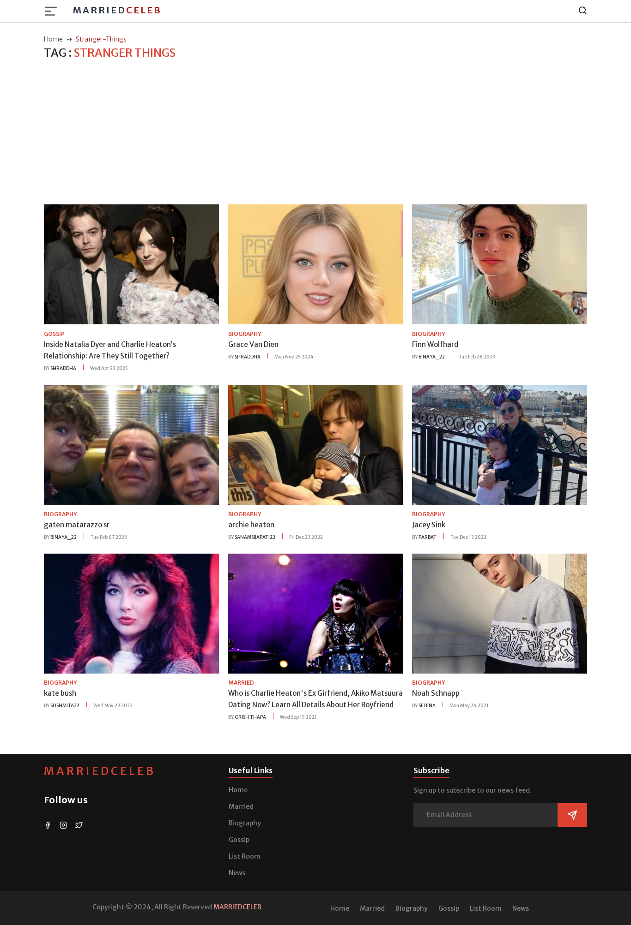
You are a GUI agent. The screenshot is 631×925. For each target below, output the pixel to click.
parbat (428, 537)
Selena (427, 706)
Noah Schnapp (436, 693)
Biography (245, 823)
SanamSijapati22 (255, 537)
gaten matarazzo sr (76, 524)
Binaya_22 (432, 357)
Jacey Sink (428, 524)
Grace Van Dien (253, 344)
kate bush (60, 693)
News (237, 873)
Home (238, 790)
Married (117, 10)
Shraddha (63, 368)
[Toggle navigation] (53, 11)
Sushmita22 (64, 706)
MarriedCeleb (100, 771)
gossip (54, 333)
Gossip (239, 839)
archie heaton (251, 524)
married (241, 682)
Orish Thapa (250, 717)
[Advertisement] (315, 132)
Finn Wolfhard (435, 344)
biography (244, 333)
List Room (245, 856)
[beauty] (131, 264)
